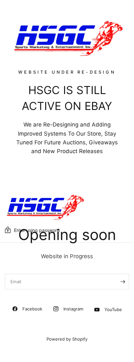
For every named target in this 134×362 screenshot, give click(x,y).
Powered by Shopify (67, 339)
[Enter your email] (122, 281)
